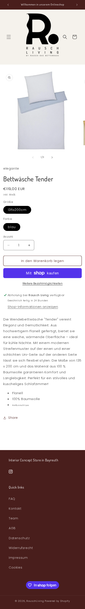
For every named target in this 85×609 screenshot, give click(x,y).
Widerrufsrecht (21, 548)
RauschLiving (35, 601)
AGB (12, 528)
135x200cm (17, 210)
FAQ (12, 499)
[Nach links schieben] (33, 157)
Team (13, 518)
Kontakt (15, 508)
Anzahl (8, 237)
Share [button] (13, 417)
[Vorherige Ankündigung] (8, 5)
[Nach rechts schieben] (52, 157)
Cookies (15, 567)
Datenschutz (19, 538)
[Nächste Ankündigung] (77, 5)
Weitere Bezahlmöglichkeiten (42, 283)
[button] (9, 37)
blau (12, 227)
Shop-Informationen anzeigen (33, 307)
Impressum (18, 558)
